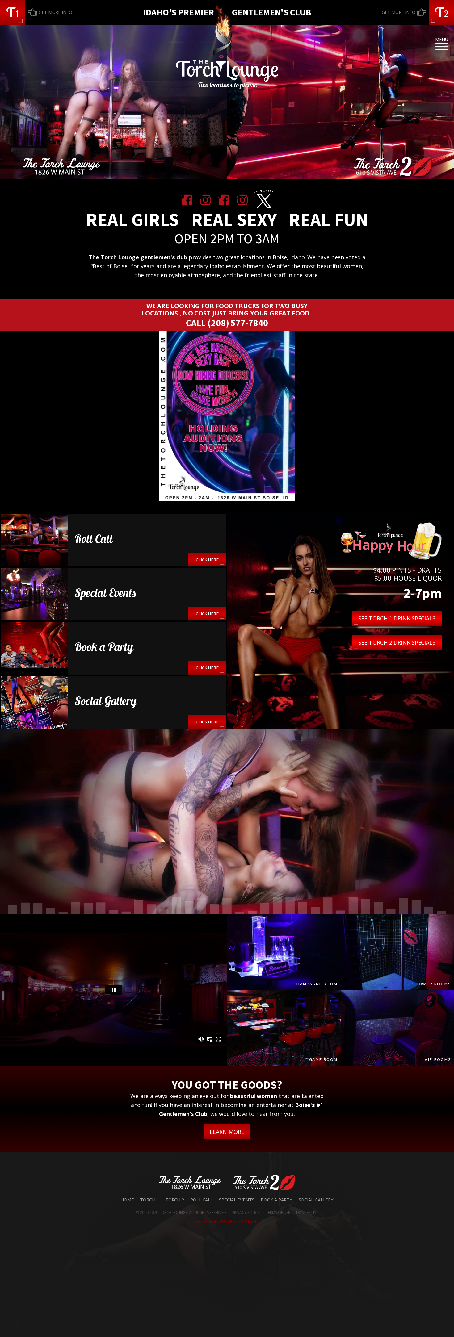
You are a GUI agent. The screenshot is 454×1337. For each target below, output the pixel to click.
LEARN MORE (227, 1131)
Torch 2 (174, 1200)
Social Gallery (316, 1200)
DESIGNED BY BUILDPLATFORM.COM (227, 1221)
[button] (12, 12)
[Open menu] (441, 46)
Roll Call (201, 1200)
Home (127, 1200)
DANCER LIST (307, 1212)
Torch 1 (149, 1200)
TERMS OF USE (278, 1212)
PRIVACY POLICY (246, 1212)
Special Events (236, 1200)
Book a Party (276, 1200)
